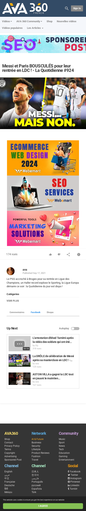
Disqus (50, 312)
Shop (49, 21)
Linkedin (74, 485)
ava (25, 269)
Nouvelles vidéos (66, 21)
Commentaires (17, 312)
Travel (35, 459)
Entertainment (66, 459)
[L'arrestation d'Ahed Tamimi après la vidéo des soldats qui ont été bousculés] (20, 343)
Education (64, 453)
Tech (61, 449)
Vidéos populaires (12, 27)
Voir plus (13, 300)
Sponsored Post (13, 459)
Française (9, 481)
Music (62, 439)
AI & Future (37, 439)
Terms (7, 449)
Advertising (10, 456)
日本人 (35, 471)
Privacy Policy (12, 446)
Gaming (63, 456)
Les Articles (34, 27)
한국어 (35, 475)
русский (36, 485)
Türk (34, 492)
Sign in (77, 8)
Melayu (8, 492)
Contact (8, 442)
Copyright (9, 453)
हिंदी (6, 488)
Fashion (36, 456)
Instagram (76, 478)
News (62, 446)
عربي (7, 475)
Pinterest (75, 481)
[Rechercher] (66, 8)
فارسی (35, 478)
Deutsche (9, 485)
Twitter (74, 475)
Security (36, 446)
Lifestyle (36, 449)
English (8, 471)
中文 (6, 478)
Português (37, 481)
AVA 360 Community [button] (28, 21)
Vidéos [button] (6, 21)
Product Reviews (40, 453)
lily (36, 345)
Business (36, 442)
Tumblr (73, 488)
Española (37, 488)
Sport (62, 442)
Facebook (35, 312)
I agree (43, 506)
